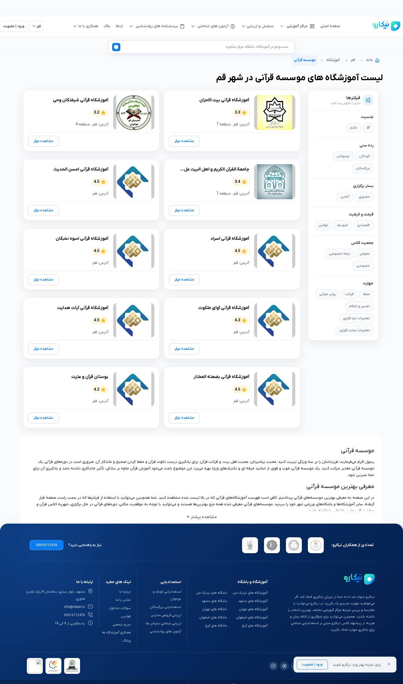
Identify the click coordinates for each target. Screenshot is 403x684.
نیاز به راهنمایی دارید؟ (84, 545)
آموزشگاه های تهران (253, 609)
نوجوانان (343, 156)
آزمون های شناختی (213, 26)
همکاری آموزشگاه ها (116, 632)
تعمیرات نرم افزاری (356, 318)
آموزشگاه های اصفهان (252, 617)
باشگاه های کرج (216, 626)
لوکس (323, 225)
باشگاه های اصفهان (213, 617)
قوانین (126, 616)
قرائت (349, 294)
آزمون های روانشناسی (165, 631)
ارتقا (119, 26)
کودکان (364, 156)
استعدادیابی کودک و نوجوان (167, 595)
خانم (353, 127)
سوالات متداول (120, 608)
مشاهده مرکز (184, 141)
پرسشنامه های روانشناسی (157, 26)
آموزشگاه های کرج (255, 626)
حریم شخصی (122, 624)
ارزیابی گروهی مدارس (166, 615)
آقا (368, 127)
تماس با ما (123, 600)
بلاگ (107, 26)
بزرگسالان (363, 168)
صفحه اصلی (330, 26)
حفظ (366, 294)
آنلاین (344, 196)
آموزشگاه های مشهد (253, 601)
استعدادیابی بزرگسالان (165, 607)
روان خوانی (327, 294)
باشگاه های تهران (214, 609)
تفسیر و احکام (359, 306)
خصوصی (363, 265)
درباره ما (125, 592)
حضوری (364, 196)
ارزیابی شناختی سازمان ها (163, 623)
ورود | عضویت (312, 664)
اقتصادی (363, 225)
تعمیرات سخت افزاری (354, 330)
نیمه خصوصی (339, 253)
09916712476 (46, 545)
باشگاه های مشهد (214, 601)
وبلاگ (127, 641)
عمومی (365, 253)
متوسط (342, 225)
